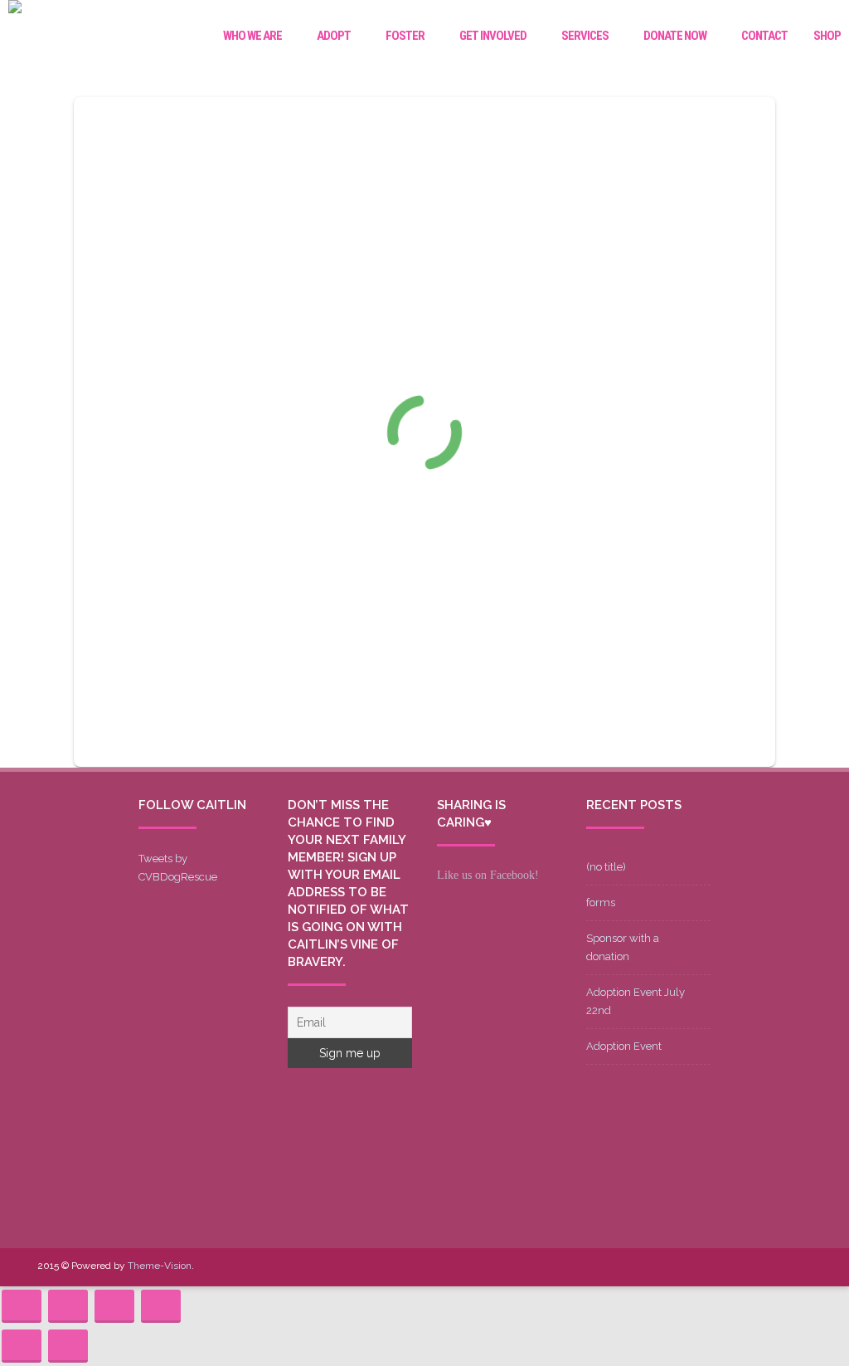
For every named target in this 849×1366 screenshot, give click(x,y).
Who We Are (252, 35)
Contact (764, 35)
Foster (405, 35)
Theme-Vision (160, 1265)
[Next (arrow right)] (68, 1346)
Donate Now (674, 35)
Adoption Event (624, 1046)
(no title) (606, 867)
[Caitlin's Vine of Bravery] (15, 9)
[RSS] (798, 1266)
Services (585, 35)
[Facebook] (666, 1266)
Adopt (334, 35)
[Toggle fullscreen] (114, 1306)
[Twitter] (692, 1266)
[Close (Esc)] (21, 1306)
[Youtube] (719, 1266)
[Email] (772, 1266)
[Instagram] (745, 1266)
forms (600, 902)
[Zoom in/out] (161, 1306)
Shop (827, 35)
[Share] (68, 1306)
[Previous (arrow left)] (21, 1346)
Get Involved (492, 35)
